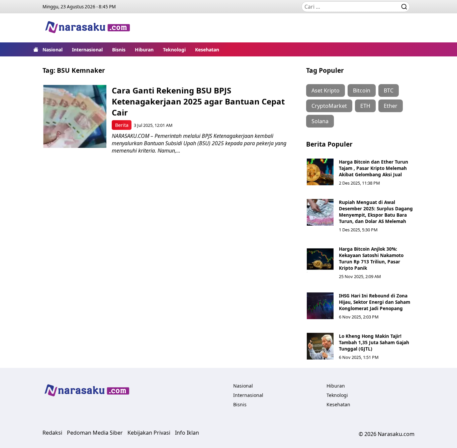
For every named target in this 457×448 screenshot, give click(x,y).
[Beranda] (35, 49)
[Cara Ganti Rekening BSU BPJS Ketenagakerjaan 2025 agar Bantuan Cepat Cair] (74, 116)
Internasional (87, 49)
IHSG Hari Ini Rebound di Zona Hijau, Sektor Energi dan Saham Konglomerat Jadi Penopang (374, 301)
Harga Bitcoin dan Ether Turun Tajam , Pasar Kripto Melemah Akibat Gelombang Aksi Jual (373, 168)
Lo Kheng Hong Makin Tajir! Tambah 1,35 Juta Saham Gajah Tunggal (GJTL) (374, 342)
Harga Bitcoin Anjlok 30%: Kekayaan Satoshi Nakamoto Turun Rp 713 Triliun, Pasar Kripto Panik (371, 258)
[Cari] (404, 6)
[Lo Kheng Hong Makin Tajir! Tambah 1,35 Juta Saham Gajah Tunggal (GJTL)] (320, 346)
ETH (365, 105)
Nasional (52, 49)
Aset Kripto (325, 90)
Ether (390, 105)
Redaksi (52, 432)
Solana (320, 121)
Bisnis (118, 49)
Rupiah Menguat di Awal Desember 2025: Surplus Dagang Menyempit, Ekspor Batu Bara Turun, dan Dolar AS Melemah (376, 211)
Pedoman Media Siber (95, 432)
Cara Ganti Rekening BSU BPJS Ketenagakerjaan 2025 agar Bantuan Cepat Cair (198, 101)
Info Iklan (187, 432)
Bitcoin (361, 90)
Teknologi (174, 49)
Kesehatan (207, 49)
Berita (121, 125)
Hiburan (144, 49)
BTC (388, 90)
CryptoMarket (329, 105)
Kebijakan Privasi (148, 432)
